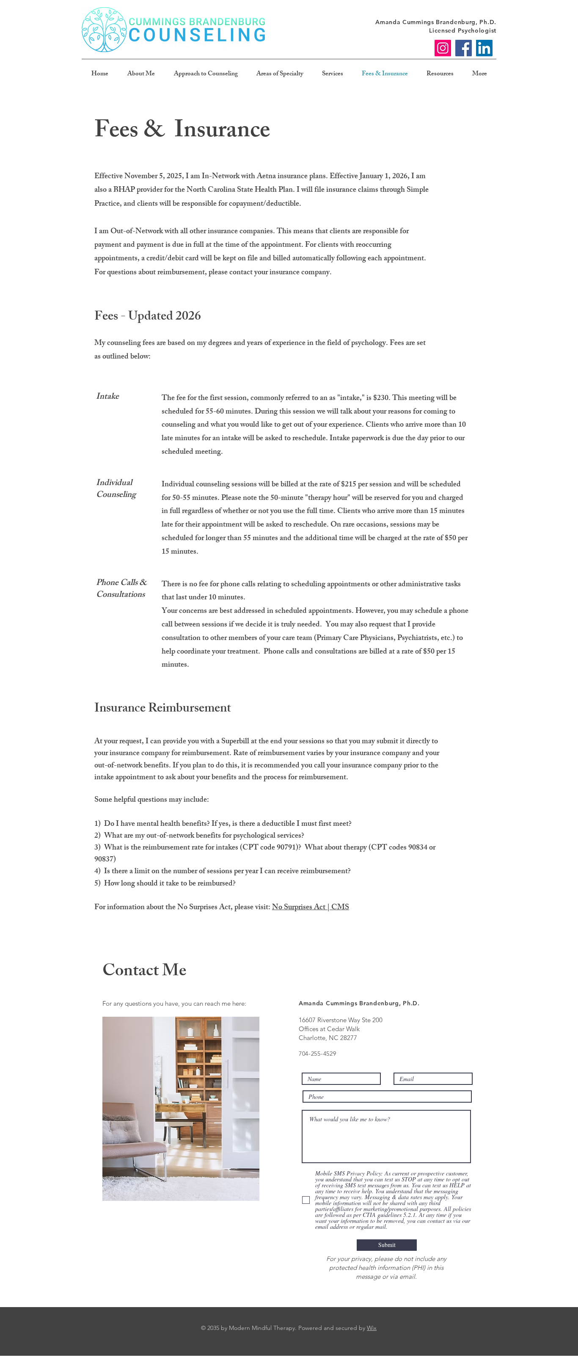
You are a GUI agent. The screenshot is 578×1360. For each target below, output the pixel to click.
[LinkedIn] (484, 48)
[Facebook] (463, 48)
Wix (372, 1328)
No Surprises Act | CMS (310, 908)
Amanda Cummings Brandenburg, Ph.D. (435, 22)
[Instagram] (443, 48)
